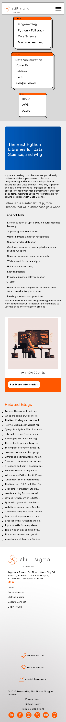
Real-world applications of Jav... (22, 516)
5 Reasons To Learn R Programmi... (24, 465)
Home (11, 587)
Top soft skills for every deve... (21, 525)
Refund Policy (33, 703)
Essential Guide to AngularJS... (21, 470)
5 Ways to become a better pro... (23, 461)
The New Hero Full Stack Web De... (23, 484)
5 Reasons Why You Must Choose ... (25, 511)
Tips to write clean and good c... (22, 534)
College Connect (17, 601)
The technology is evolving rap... (22, 443)
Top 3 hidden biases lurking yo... (22, 529)
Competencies (16, 592)
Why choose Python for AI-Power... (24, 475)
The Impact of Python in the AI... (22, 447)
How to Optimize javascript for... (22, 424)
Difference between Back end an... (23, 456)
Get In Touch (15, 606)
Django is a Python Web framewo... (24, 429)
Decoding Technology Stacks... (22, 488)
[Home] (17, 9)
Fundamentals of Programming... (23, 479)
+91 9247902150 (35, 655)
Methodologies (16, 596)
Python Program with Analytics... (23, 502)
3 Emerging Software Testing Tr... (23, 438)
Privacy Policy (33, 699)
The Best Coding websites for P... (23, 420)
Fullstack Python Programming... (22, 433)
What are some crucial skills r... (22, 415)
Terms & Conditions (33, 708)
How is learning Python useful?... (22, 493)
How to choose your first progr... (23, 452)
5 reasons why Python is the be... (23, 520)
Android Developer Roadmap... (22, 411)
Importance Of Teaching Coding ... (23, 538)
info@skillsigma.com (35, 679)
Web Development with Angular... (23, 506)
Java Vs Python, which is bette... (22, 497)
